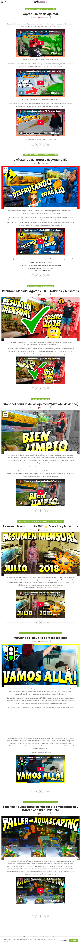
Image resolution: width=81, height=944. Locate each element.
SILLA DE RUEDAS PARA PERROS (40, 263)
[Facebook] (33, 144)
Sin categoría (50, 9)
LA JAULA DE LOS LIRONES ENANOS (40, 268)
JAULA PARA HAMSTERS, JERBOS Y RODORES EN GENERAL (40, 265)
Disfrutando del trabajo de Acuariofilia (40, 159)
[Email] (40, 144)
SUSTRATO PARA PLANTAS (40, 270)
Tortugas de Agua (42, 521)
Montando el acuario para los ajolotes (40, 638)
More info (63, 940)
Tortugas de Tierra (56, 521)
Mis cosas (49, 286)
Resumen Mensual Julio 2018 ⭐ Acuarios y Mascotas (40, 526)
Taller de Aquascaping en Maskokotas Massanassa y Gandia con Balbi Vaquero (40, 808)
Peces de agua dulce (50, 154)
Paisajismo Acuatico (53, 633)
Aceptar (74, 940)
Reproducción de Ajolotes (40, 14)
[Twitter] (36, 144)
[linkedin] (44, 144)
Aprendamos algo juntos (35, 9)
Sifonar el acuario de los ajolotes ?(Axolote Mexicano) (40, 404)
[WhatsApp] (48, 144)
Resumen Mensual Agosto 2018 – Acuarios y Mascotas (40, 291)
